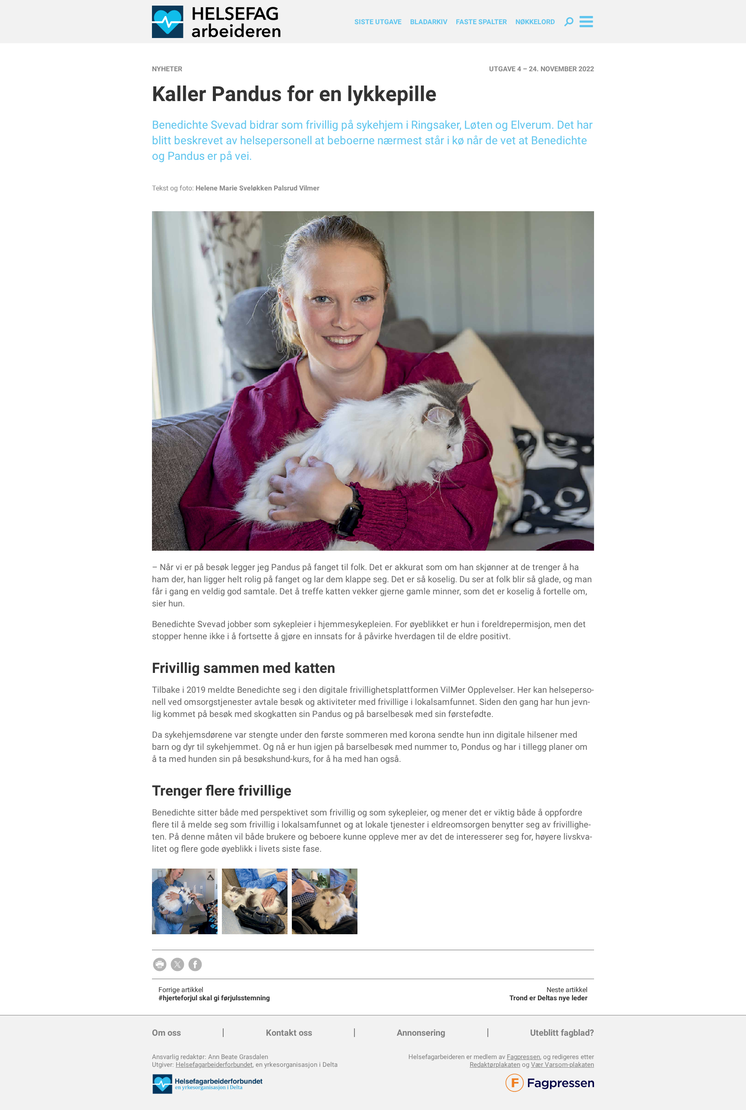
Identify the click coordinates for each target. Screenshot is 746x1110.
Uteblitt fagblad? (562, 1033)
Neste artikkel (567, 990)
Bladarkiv (428, 22)
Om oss (166, 1033)
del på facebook (195, 964)
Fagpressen (523, 1057)
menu (586, 21)
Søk (568, 21)
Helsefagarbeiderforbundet (214, 1065)
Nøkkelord (535, 22)
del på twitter (177, 964)
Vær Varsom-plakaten (562, 1065)
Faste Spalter (481, 22)
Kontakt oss (289, 1033)
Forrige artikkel (180, 990)
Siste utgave (377, 22)
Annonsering (421, 1033)
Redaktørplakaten (495, 1065)
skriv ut (160, 964)
